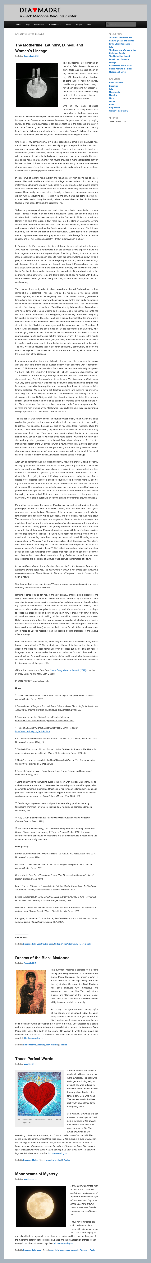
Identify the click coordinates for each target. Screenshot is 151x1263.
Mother (57, 943)
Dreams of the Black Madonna (42, 957)
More (89, 24)
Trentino (83, 1250)
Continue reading (33, 1037)
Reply (91, 1250)
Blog (27, 24)
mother (58, 1160)
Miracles (54, 1044)
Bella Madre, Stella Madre (120, 65)
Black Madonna (29, 1044)
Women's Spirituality (69, 943)
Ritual (111, 104)
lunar (62, 1250)
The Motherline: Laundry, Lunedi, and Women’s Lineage (120, 59)
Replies (63, 1044)
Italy (34, 943)
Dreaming (27, 943)
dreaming (50, 1160)
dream (52, 1250)
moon (67, 1250)
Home (18, 24)
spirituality (75, 1250)
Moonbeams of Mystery (36, 1173)
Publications (39, 24)
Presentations (55, 24)
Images (79, 24)
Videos (69, 24)
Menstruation (42, 943)
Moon (51, 943)
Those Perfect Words (34, 1058)
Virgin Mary (114, 107)
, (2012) (68, 670)
